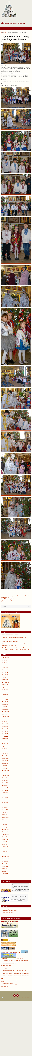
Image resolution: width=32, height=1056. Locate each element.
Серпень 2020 (5, 834)
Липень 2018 (5, 861)
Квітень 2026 (5, 667)
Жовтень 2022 (5, 770)
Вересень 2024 (5, 714)
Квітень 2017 (5, 868)
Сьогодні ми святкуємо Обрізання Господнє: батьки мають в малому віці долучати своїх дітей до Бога (8, 598)
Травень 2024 (5, 724)
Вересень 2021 (5, 802)
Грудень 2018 (5, 854)
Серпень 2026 (5, 657)
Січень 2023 (5, 763)
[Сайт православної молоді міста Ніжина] (8, 946)
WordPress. (27, 997)
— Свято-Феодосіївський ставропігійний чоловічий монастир (15, 975)
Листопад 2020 (5, 827)
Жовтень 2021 (5, 800)
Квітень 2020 (5, 844)
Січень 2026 (5, 674)
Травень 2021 (5, 812)
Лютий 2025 (5, 701)
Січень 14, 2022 (5, 41)
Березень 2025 (5, 699)
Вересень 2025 (5, 684)
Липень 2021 (5, 807)
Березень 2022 (5, 787)
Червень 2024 (5, 721)
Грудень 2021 (5, 795)
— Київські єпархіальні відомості (8, 963)
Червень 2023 (5, 751)
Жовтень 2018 (5, 856)
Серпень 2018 (5, 859)
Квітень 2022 (5, 785)
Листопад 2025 (5, 679)
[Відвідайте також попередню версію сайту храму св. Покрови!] (10, 627)
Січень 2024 (5, 733)
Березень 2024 (5, 728)
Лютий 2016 (5, 876)
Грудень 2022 (5, 765)
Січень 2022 (5, 792)
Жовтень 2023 (5, 741)
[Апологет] (9, 941)
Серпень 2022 (5, 775)
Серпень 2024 (5, 716)
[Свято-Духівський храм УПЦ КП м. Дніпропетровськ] (8, 957)
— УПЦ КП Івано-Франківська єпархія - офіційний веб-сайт (14, 960)
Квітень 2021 (5, 814)
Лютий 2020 (5, 849)
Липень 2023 (5, 748)
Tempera (21, 997)
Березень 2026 (5, 670)
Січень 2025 (5, 704)
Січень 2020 (5, 851)
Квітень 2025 (5, 697)
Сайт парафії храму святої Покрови (12, 23)
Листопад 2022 (5, 768)
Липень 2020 (5, 836)
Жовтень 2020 (5, 829)
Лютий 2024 (5, 731)
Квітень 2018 (5, 863)
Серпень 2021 (5, 805)
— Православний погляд (7, 983)
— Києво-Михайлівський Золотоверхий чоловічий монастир (15, 973)
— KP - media (4, 968)
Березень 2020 (5, 846)
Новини (4, 32)
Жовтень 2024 (5, 711)
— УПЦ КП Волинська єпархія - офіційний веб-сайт (13, 958)
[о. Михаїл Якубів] (17, 995)
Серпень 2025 (5, 687)
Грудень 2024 (5, 706)
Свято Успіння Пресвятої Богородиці (10, 634)
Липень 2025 (5, 689)
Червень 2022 (5, 780)
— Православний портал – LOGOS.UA (10, 985)
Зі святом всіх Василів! (23, 596)
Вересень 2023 (5, 743)
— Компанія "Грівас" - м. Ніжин (8, 914)
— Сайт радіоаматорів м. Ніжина (9, 910)
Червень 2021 (5, 809)
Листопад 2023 (5, 738)
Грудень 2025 (5, 677)
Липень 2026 (5, 660)
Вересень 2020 (5, 831)
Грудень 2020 (5, 824)
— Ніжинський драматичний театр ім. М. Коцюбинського (14, 909)
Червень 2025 (5, 692)
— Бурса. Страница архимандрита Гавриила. (11, 967)
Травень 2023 (5, 753)
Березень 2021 (5, 817)
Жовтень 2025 (5, 682)
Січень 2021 (5, 822)
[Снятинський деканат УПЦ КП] (24, 952)
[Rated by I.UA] (5, 999)
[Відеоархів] (14, 995)
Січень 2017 (5, 871)
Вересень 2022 (5, 773)
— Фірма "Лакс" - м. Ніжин (7, 912)
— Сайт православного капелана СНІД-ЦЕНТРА (12, 962)
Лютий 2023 (5, 760)
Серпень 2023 (5, 746)
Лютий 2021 (5, 819)
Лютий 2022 (5, 790)
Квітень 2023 (5, 755)
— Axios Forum (4, 986)
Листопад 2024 (5, 709)
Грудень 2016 (5, 873)
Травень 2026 (5, 665)
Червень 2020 (5, 839)
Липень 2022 (5, 778)
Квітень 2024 (5, 726)
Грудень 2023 (5, 736)
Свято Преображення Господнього (10, 641)
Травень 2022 (5, 782)
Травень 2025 (5, 694)
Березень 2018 (5, 866)
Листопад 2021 (5, 797)
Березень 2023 (5, 758)
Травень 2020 (5, 841)
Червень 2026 (5, 662)
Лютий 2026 (5, 672)
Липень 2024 (5, 719)
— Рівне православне (6, 965)
